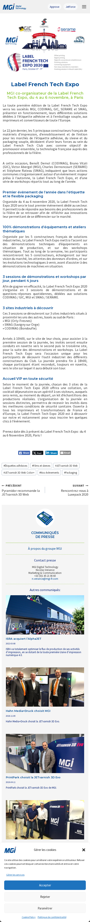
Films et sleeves (41, 465)
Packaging (70, 472)
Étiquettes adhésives (15, 465)
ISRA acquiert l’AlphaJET (23, 638)
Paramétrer (45, 908)
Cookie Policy (29, 917)
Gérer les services (15, 874)
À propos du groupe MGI (45, 548)
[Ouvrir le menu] (84, 6)
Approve (54, 6)
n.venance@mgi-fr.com (45, 578)
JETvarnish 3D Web (66, 465)
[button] (84, 850)
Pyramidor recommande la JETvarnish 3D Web (21, 490)
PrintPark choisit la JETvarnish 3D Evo (33, 777)
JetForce (70, 6)
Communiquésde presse (45, 535)
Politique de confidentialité (52, 917)
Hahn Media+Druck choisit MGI (28, 710)
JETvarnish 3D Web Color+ (19, 472)
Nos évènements (49, 472)
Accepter (45, 885)
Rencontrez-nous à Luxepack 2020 (74, 490)
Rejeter (45, 897)
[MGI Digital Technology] (14, 7)
